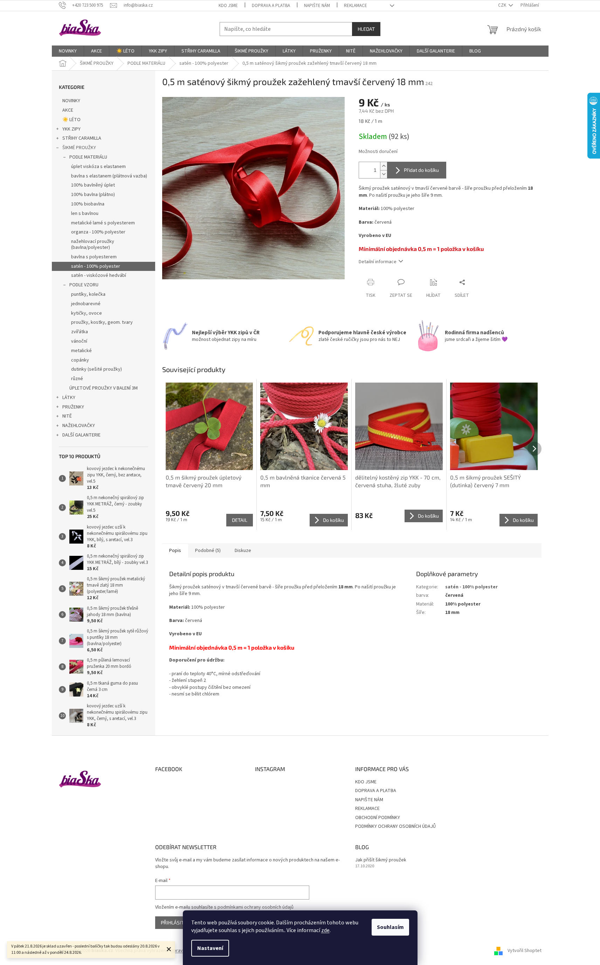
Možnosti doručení (378, 151)
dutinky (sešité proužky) (96, 369)
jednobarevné (86, 303)
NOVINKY (71, 100)
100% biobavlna (87, 204)
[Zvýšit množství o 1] (383, 166)
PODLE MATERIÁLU (88, 157)
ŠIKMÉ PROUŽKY (79, 147)
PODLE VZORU (83, 284)
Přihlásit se (176, 922)
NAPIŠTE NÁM (317, 5)
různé (77, 378)
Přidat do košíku (421, 170)
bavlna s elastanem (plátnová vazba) (109, 176)
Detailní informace (377, 261)
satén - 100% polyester (95, 266)
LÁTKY (68, 397)
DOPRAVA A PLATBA (271, 5)
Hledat (366, 29)
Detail (239, 520)
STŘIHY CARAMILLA (81, 138)
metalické (81, 350)
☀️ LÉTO (71, 119)
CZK (502, 5)
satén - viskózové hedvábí (98, 275)
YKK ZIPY (71, 129)
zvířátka (79, 331)
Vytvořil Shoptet (525, 950)
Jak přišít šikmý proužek (380, 860)
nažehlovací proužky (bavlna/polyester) (92, 244)
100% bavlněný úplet (93, 185)
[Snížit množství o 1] (383, 174)
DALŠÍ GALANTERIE (81, 435)
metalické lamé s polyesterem (103, 222)
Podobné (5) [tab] (208, 550)
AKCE (67, 110)
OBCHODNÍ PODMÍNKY (377, 817)
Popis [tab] (175, 550)
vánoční (79, 341)
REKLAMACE (355, 5)
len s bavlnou (84, 213)
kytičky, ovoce (86, 313)
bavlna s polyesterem (94, 256)
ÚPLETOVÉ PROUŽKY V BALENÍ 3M (103, 388)
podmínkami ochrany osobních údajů (256, 907)
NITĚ (67, 416)
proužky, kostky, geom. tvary (102, 322)
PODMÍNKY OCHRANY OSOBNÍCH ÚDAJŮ (395, 826)
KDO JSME (228, 5)
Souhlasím (390, 927)
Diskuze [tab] (243, 550)
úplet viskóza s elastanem (98, 166)
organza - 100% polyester (98, 232)
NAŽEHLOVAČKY (78, 425)
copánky (80, 360)
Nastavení (210, 948)
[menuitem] (68, 51)
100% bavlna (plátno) (93, 194)
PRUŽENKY (73, 407)
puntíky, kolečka (88, 294)
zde (325, 930)
